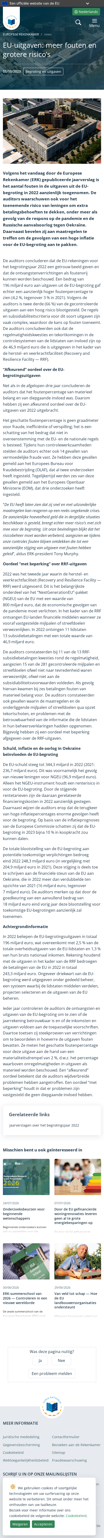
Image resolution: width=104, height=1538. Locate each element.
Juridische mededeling (21, 1437)
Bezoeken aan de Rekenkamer (76, 1444)
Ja (40, 1360)
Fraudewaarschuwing (69, 1460)
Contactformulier (66, 1437)
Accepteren (43, 1524)
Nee (61, 1360)
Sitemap (58, 1452)
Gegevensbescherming (21, 1444)
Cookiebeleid (13, 1452)
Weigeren (20, 1524)
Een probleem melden (52, 1373)
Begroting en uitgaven (43, 71)
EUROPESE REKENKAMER (21, 34)
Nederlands (88, 11)
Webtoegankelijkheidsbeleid (26, 1460)
